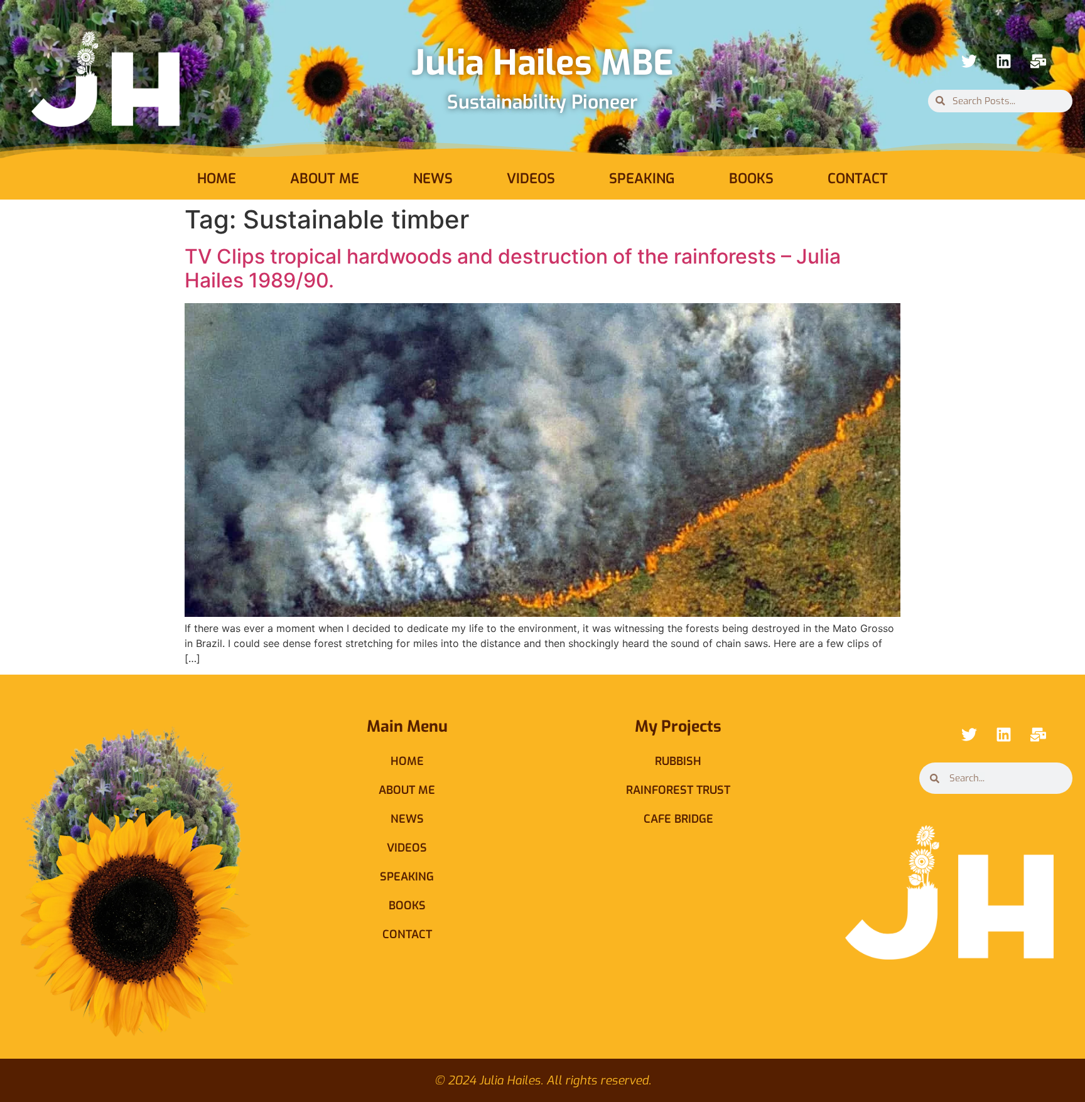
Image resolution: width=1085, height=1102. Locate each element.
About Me (324, 178)
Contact (858, 178)
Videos (531, 178)
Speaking (642, 178)
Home (216, 178)
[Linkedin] (1003, 61)
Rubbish (678, 761)
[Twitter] (969, 61)
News (433, 178)
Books (751, 178)
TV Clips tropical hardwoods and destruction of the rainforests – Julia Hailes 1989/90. (513, 268)
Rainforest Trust (678, 790)
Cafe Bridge (678, 818)
